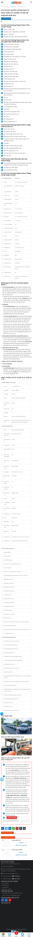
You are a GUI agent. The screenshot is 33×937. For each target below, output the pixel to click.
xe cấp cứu (8, 308)
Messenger (22, 936)
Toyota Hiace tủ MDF (17, 849)
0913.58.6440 (12, 818)
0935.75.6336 (17, 878)
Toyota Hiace (13, 6)
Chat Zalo (9, 936)
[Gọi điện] (16, 933)
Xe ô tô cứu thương (5, 6)
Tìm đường (3, 936)
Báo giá (29, 936)
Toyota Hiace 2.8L (16, 840)
